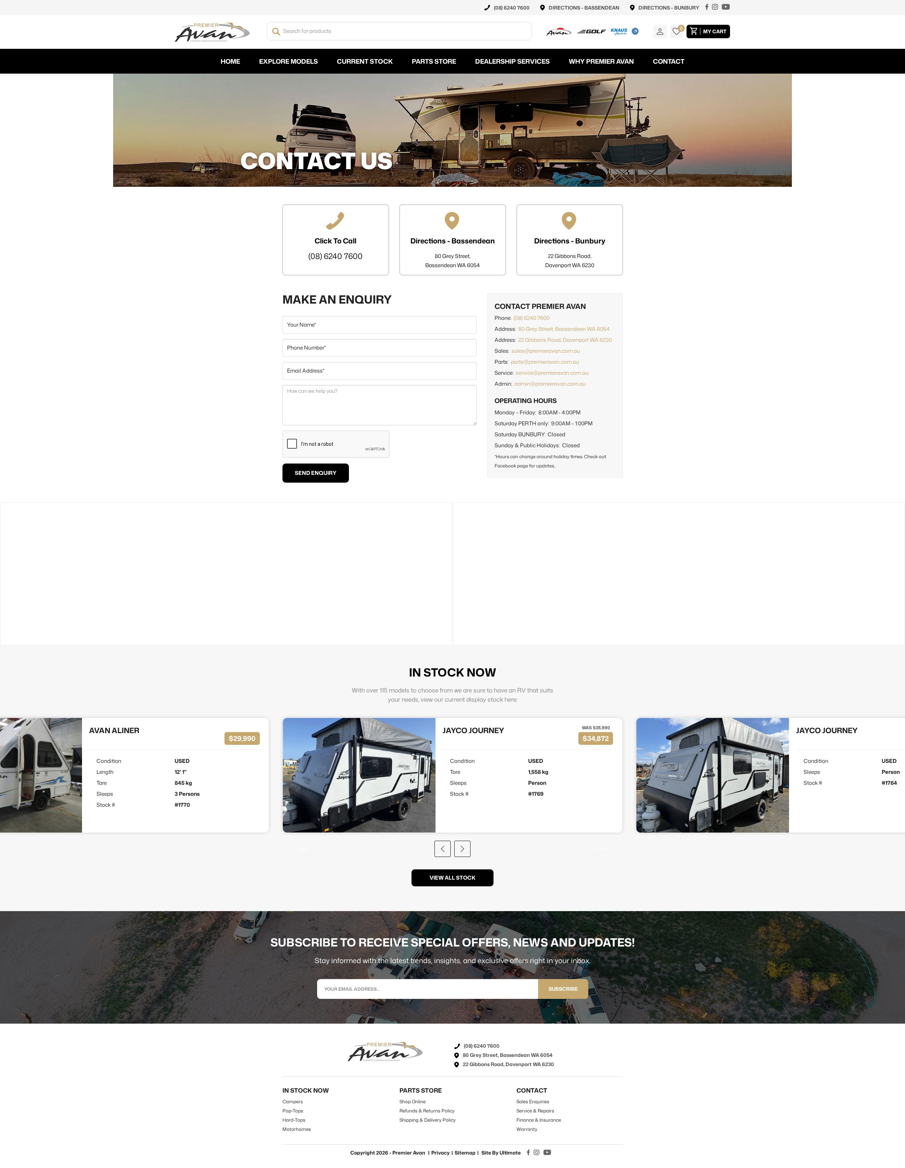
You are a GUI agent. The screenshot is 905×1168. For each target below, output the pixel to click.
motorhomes (296, 1129)
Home (230, 61)
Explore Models (288, 61)
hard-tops (293, 1120)
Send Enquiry (316, 473)
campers (292, 1101)
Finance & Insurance (538, 1120)
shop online (412, 1101)
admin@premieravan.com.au (550, 383)
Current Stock (365, 61)
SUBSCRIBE (563, 988)
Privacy (440, 1152)
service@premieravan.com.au (552, 372)
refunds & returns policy (427, 1110)
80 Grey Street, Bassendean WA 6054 (563, 329)
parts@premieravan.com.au (545, 362)
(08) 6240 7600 (532, 318)
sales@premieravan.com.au (546, 351)
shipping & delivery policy (427, 1120)
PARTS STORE (434, 61)
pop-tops (292, 1110)
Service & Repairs (535, 1110)
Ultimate (510, 1152)
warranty (526, 1129)
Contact (668, 61)
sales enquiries (532, 1101)
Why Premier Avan (601, 61)
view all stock (452, 877)
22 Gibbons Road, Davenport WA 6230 (565, 340)
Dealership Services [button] (512, 61)
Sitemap (465, 1152)
